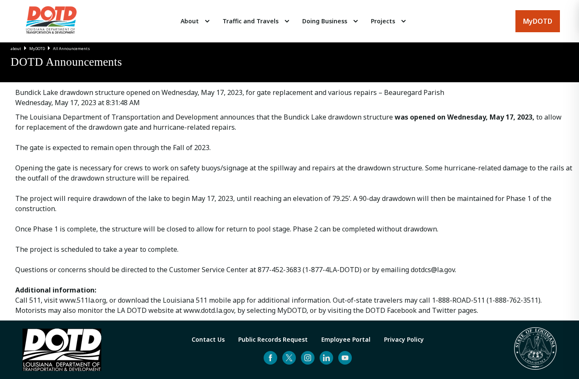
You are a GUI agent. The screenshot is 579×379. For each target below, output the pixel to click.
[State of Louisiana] (535, 349)
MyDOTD (37, 48)
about (16, 48)
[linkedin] (326, 358)
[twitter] (289, 358)
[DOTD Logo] (51, 21)
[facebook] (270, 358)
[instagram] (308, 358)
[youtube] (345, 358)
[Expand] (207, 21)
